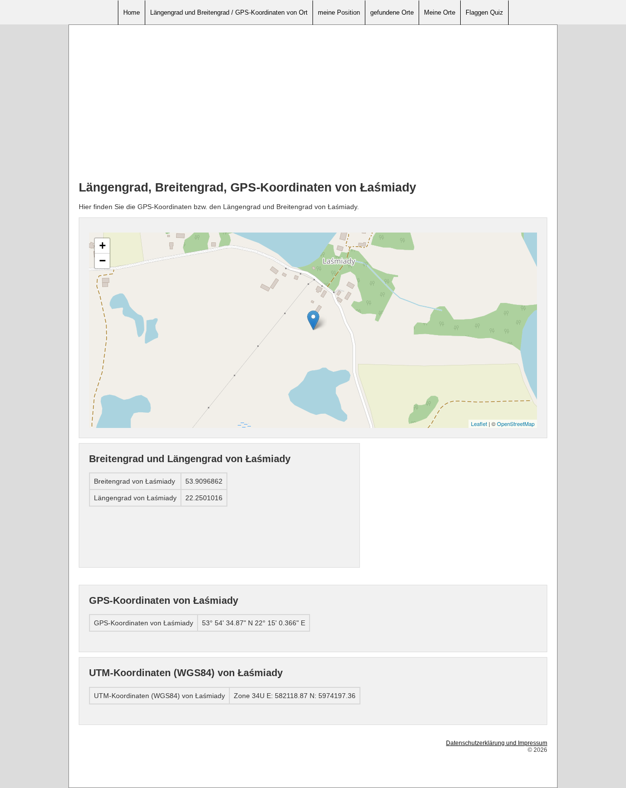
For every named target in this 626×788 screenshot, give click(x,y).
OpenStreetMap (516, 423)
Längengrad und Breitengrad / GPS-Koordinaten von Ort (229, 12)
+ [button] (102, 245)
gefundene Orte (392, 12)
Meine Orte (439, 12)
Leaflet (479, 423)
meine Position (339, 12)
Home (131, 12)
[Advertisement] (313, 103)
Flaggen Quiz (484, 12)
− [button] (102, 261)
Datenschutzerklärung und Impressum (496, 743)
